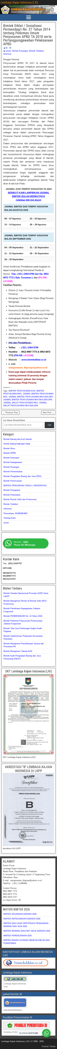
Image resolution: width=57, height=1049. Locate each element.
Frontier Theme (48, 1046)
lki (7, 48)
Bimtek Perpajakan (11, 490)
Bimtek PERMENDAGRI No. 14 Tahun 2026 (22, 616)
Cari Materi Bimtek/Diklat (14, 420)
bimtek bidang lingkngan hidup (16, 444)
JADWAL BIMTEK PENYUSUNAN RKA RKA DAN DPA (27, 399)
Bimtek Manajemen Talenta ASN (17, 651)
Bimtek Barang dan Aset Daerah (17, 439)
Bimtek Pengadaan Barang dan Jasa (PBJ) (22, 476)
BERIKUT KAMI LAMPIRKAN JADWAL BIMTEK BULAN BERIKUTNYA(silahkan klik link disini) (28, 196)
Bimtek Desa (9, 448)
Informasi (7, 54)
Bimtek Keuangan (20, 51)
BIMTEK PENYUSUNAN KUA (22, 391)
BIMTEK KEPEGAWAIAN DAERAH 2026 (21, 919)
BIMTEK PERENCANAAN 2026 (17, 935)
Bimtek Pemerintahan (12, 471)
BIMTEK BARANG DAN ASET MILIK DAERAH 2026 (26, 931)
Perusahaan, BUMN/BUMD (15, 513)
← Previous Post (10, 412)
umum (8, 51)
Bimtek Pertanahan (11, 495)
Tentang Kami (9, 518)
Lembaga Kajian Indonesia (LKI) (19, 2)
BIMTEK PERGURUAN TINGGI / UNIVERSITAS (25, 485)
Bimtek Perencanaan (12, 481)
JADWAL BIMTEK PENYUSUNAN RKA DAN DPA (31, 397)
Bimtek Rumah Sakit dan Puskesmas (20, 499)
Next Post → (48, 412)
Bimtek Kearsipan (11, 458)
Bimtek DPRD (9, 453)
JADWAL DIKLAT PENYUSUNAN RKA (20, 403)
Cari (49, 425)
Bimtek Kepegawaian (12, 462)
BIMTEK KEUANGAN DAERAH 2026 (19, 914)
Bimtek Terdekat (36, 51)
